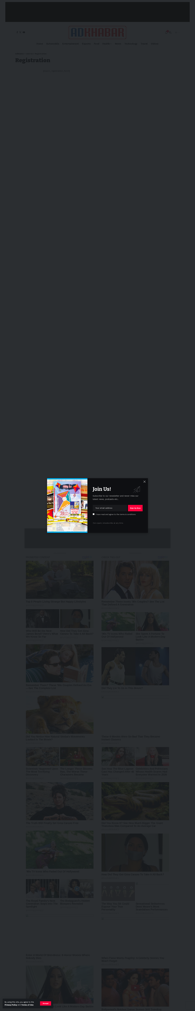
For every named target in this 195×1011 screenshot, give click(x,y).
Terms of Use (27, 1005)
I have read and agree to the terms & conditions (116, 514)
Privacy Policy (11, 1005)
